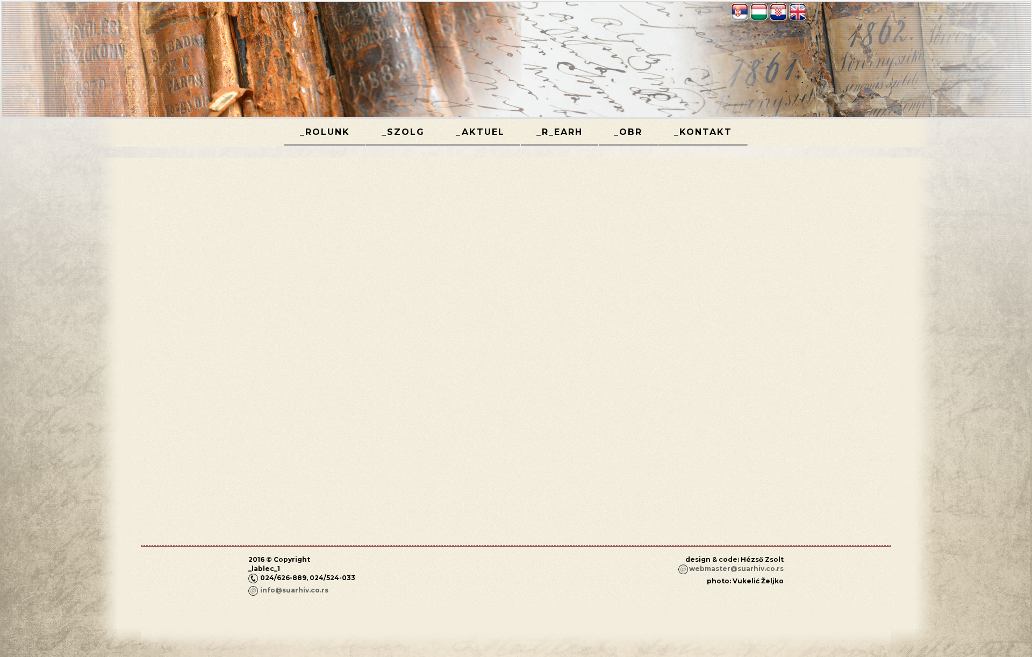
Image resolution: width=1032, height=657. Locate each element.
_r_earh (559, 132)
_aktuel (480, 132)
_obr (628, 132)
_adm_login (763, 599)
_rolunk (325, 132)
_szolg (403, 132)
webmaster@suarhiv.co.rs (736, 569)
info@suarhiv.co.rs (294, 590)
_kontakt (703, 132)
